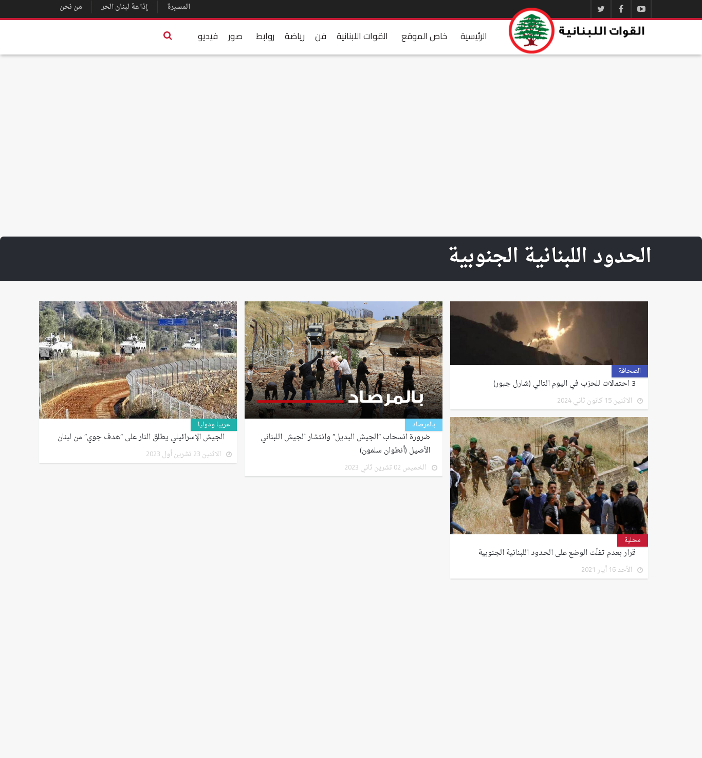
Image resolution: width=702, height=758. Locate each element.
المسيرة (178, 7)
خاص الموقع (424, 36)
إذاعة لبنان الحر (124, 7)
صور (235, 36)
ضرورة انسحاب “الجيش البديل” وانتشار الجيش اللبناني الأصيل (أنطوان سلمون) (345, 444)
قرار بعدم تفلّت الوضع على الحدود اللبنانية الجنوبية (557, 553)
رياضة (295, 36)
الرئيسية (473, 36)
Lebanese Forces (577, 31)
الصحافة (630, 371)
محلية (632, 540)
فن (320, 36)
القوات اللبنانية (362, 36)
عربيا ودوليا (214, 424)
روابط (265, 36)
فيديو (208, 36)
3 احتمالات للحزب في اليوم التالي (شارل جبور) (564, 384)
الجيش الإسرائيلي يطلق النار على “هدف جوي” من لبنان (141, 437)
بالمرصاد (423, 424)
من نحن (71, 7)
